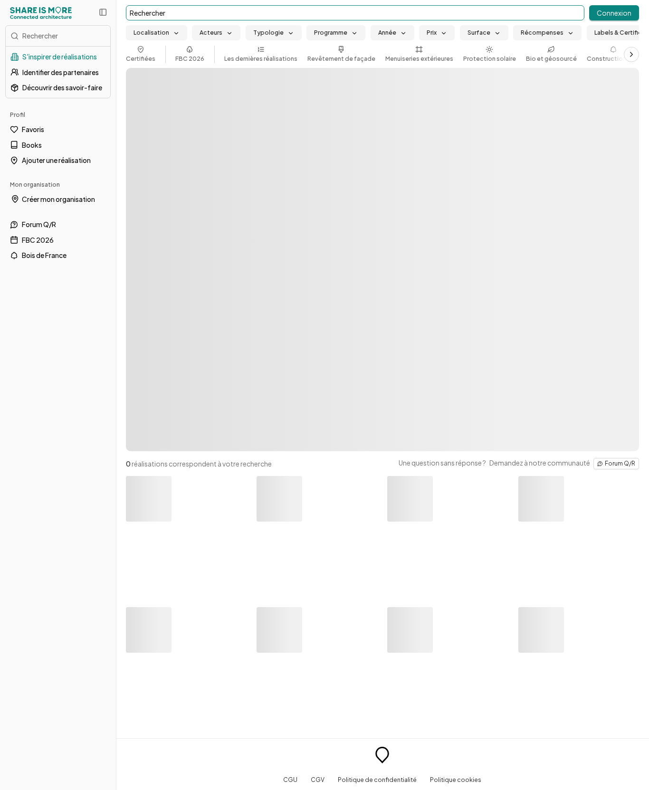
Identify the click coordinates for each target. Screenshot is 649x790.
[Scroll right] (631, 54)
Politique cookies (455, 779)
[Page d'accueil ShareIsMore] (41, 12)
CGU (290, 779)
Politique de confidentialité (377, 779)
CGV (317, 779)
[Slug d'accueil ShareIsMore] (382, 756)
